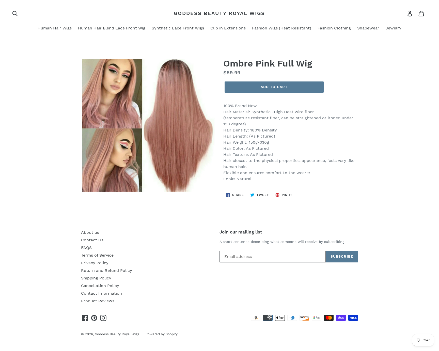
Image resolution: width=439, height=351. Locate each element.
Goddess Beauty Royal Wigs (219, 13)
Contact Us (92, 240)
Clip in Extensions (228, 28)
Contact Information (101, 293)
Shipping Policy (96, 278)
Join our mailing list (241, 232)
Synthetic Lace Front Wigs (178, 28)
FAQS (86, 247)
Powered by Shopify (162, 334)
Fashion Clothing (334, 28)
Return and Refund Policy (106, 270)
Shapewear (368, 28)
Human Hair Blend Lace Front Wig (111, 28)
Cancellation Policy (100, 285)
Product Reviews (97, 300)
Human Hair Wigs (55, 28)
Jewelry (393, 28)
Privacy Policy (94, 262)
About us (90, 232)
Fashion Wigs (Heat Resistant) (281, 28)
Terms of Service (97, 255)
